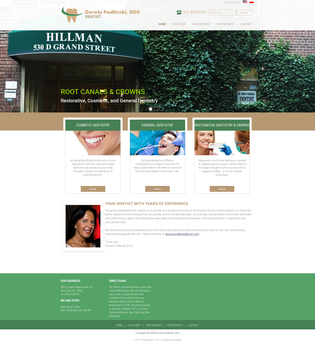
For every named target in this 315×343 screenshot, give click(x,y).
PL (251, 1)
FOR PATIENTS (225, 24)
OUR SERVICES (201, 24)
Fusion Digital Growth (172, 340)
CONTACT (246, 24)
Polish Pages (148, 340)
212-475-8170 (194, 12)
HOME (162, 24)
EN (245, 1)
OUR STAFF (179, 24)
